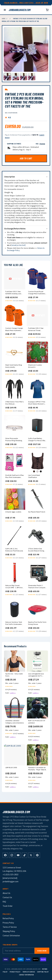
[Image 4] (31, 76)
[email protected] (18, 245)
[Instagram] (11, 855)
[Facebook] (5, 855)
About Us (6, 893)
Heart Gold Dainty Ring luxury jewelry (13, 366)
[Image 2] (15, 76)
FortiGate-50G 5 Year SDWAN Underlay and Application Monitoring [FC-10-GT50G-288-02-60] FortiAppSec (14, 292)
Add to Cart (26, 158)
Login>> (13, 693)
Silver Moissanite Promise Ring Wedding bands (13, 439)
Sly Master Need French (36, 512)
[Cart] (47, 10)
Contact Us (7, 897)
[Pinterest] (37, 855)
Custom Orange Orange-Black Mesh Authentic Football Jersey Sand (14, 329)
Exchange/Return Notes (14, 228)
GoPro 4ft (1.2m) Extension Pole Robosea (14, 550)
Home (3, 18)
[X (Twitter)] (31, 855)
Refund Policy (8, 918)
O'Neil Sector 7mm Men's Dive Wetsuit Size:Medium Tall (14, 403)
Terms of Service (10, 927)
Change (42, 144)
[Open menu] (5, 10)
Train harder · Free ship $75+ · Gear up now (26, 2)
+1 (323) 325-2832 (10, 874)
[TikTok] (24, 855)
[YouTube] (18, 855)
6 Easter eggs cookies (13, 512)
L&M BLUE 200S (11, 767)
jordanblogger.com (20, 10)
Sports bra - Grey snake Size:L (14, 675)
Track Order (8, 906)
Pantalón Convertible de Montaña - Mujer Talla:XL (37, 768)
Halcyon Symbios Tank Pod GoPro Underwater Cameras (13, 623)
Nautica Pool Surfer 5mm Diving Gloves (37, 623)
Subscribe (42, 950)
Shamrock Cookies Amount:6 (35, 366)
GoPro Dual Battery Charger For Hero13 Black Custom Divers (37, 439)
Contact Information (11, 935)
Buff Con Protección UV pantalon (36, 722)
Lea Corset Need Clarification (34, 476)
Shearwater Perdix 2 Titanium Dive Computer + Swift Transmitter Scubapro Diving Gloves (37, 586)
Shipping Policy (9, 931)
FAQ (4, 902)
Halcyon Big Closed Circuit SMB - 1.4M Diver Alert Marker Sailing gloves (14, 586)
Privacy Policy (8, 923)
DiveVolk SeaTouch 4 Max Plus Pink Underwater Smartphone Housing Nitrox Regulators (14, 476)
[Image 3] (23, 76)
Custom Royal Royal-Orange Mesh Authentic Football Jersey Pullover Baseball (36, 292)
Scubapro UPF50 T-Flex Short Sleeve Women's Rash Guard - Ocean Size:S (36, 403)
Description (9, 177)
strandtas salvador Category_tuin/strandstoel (14, 722)
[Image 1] (7, 76)
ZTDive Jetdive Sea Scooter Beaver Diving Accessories (36, 550)
